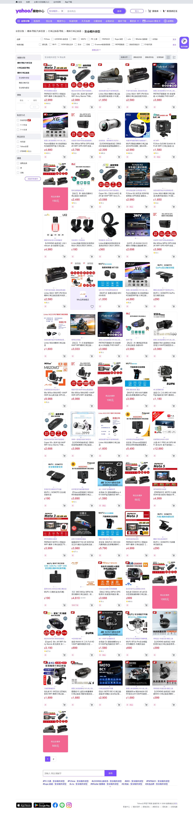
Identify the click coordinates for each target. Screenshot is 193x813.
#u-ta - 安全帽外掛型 (78, 783)
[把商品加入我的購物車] (64, 107)
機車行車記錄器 (23, 72)
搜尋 (111, 773)
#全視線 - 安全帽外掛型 (132, 783)
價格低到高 (137, 57)
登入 (137, 11)
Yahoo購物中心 (30, 11)
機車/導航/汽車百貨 (24, 62)
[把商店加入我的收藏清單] (92, 306)
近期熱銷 (160, 57)
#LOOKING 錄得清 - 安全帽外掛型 (107, 781)
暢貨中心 (61, 20)
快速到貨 (73, 20)
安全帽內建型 (24, 87)
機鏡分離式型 (24, 82)
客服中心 (126, 806)
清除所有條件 (33, 178)
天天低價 (85, 20)
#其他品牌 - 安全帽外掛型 (156, 783)
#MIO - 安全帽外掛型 (134, 781)
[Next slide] (66, 75)
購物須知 (146, 806)
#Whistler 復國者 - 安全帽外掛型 (105, 783)
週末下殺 (122, 20)
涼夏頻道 (98, 20)
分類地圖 (174, 806)
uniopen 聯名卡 (153, 20)
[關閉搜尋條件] (62, 11)
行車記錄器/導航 (23, 67)
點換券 (37, 20)
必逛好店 (110, 20)
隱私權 (165, 806)
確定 (34, 107)
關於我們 (136, 806)
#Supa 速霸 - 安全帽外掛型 (54, 783)
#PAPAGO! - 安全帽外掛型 (157, 781)
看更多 (133, 20)
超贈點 (170, 20)
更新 (175, 803)
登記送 (49, 20)
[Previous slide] (44, 75)
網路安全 (156, 806)
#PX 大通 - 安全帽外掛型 (54, 781)
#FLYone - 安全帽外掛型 (78, 781)
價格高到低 (149, 57)
